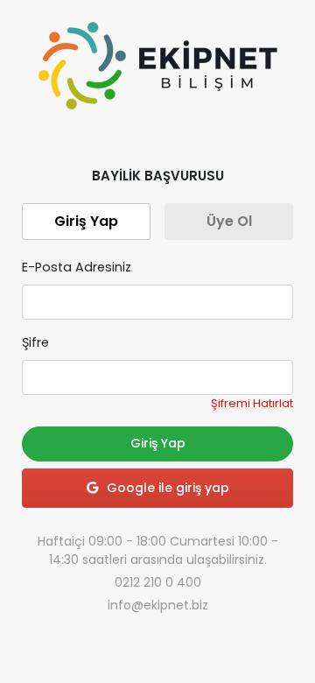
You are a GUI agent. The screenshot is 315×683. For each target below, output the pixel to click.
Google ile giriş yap (168, 487)
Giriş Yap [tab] (86, 221)
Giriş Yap (158, 443)
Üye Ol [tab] (229, 221)
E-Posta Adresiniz (76, 267)
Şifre (35, 342)
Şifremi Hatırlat (252, 403)
